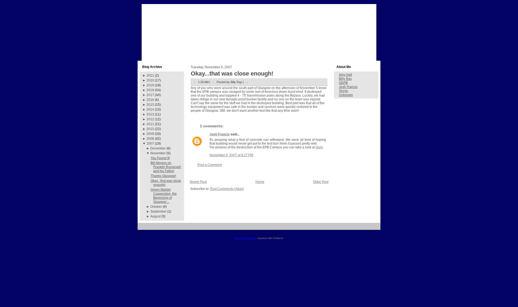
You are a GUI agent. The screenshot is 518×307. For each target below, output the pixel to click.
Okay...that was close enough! (232, 73)
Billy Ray (345, 79)
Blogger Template (245, 238)
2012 (150, 119)
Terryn (343, 91)
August (155, 216)
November (158, 153)
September (158, 211)
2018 (150, 90)
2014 (150, 109)
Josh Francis (220, 134)
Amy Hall (345, 75)
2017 (150, 95)
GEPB (343, 83)
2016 (150, 100)
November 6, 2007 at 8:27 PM (231, 155)
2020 (150, 80)
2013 (150, 114)
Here (319, 147)
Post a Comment (209, 165)
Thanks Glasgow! (163, 176)
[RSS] (143, 228)
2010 (150, 129)
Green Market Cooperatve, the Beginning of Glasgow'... (164, 196)
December (158, 148)
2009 (150, 134)
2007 (150, 143)
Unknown (346, 95)
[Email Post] (247, 82)
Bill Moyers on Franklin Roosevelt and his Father (166, 167)
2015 (150, 105)
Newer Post (198, 182)
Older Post (320, 182)
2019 (150, 85)
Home (259, 182)
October (156, 207)
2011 (150, 124)
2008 (150, 139)
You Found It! (160, 158)
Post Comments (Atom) (227, 189)
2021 (150, 75)
